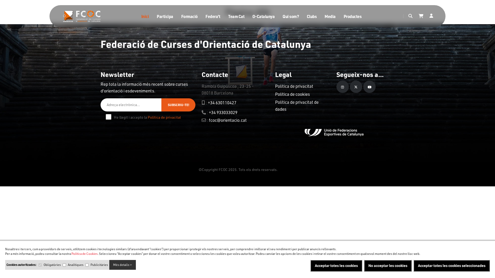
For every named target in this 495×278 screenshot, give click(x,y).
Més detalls (121, 265)
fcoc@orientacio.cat (228, 120)
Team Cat (236, 16)
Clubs (312, 16)
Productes (353, 16)
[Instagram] (342, 87)
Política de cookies (292, 94)
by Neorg (286, 169)
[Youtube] (369, 87)
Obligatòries (52, 265)
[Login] (431, 16)
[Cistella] (421, 16)
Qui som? (291, 16)
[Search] (410, 16)
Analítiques (76, 265)
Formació (189, 16)
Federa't (212, 16)
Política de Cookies (84, 254)
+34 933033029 (223, 112)
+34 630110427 (222, 102)
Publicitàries (99, 265)
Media (330, 16)
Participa (165, 16)
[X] (356, 87)
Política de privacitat (164, 117)
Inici (145, 16)
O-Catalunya (263, 16)
